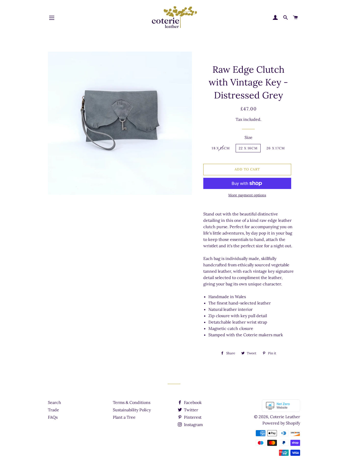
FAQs (53, 417)
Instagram (193, 424)
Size (248, 137)
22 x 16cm (248, 148)
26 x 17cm (275, 148)
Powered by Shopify (281, 423)
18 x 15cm (221, 148)
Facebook (192, 402)
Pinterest (192, 417)
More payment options (247, 195)
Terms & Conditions (131, 402)
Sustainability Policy (132, 409)
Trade (53, 409)
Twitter (190, 409)
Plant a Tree (124, 417)
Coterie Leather (285, 416)
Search (54, 402)
